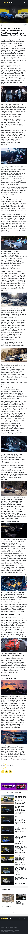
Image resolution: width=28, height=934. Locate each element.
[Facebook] (2, 771)
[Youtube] (6, 771)
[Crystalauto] (8, 2)
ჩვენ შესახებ (22, 918)
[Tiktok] (10, 771)
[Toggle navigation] (24, 2)
